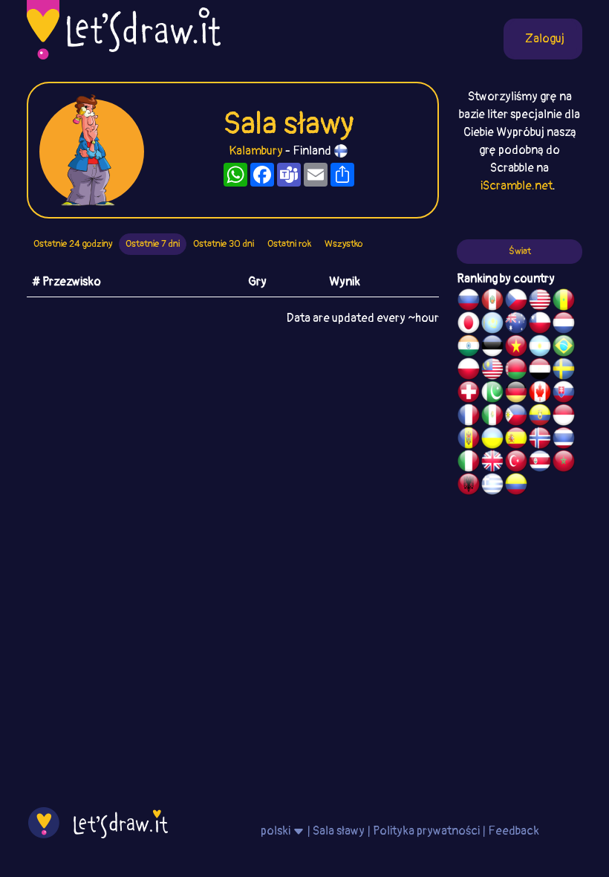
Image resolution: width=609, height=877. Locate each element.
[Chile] (540, 324)
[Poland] (469, 370)
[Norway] (540, 440)
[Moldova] (469, 440)
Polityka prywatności (426, 830)
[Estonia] (492, 347)
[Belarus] (516, 370)
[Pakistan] (492, 393)
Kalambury (256, 150)
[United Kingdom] (492, 463)
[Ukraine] (492, 440)
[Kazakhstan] (492, 324)
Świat (520, 251)
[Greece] (492, 486)
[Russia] (469, 301)
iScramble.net (517, 185)
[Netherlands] (564, 324)
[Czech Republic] (516, 301)
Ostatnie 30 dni (223, 244)
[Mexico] (492, 417)
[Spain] (516, 440)
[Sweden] (564, 370)
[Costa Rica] (540, 463)
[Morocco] (564, 463)
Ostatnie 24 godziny (72, 244)
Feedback (513, 830)
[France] (469, 417)
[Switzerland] (469, 393)
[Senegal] (564, 301)
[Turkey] (516, 463)
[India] (469, 347)
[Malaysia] (492, 370)
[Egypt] (540, 370)
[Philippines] (516, 417)
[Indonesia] (564, 417)
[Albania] (469, 486)
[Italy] (469, 463)
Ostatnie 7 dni (153, 244)
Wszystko (344, 244)
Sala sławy (339, 830)
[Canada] (540, 393)
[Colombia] (516, 486)
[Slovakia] (564, 393)
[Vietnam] (516, 347)
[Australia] (516, 324)
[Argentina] (540, 347)
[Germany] (516, 393)
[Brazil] (564, 347)
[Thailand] (564, 440)
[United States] (540, 301)
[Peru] (492, 301)
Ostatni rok (289, 244)
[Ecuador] (540, 417)
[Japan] (469, 324)
